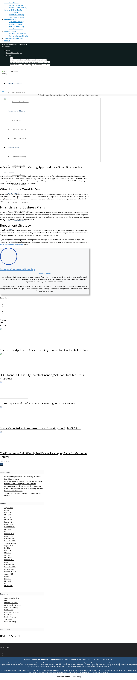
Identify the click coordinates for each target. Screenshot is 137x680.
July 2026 (7, 510)
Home (8, 50)
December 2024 (9, 538)
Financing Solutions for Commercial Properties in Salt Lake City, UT (30, 62)
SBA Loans (8, 619)
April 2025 (7, 531)
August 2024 (8, 546)
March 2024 (8, 557)
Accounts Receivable (16, 5)
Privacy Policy (76, 677)
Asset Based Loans (11, 3)
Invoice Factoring (10, 617)
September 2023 (10, 572)
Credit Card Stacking (11, 607)
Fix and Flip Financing (16, 15)
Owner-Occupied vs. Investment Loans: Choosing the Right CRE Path (40, 428)
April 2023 (7, 583)
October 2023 (9, 569)
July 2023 (7, 576)
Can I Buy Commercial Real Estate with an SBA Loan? (22, 486)
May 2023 (7, 581)
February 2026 (9, 522)
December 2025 (9, 527)
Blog (11, 58)
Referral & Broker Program (14, 53)
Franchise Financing (16, 24)
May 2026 (7, 515)
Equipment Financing (16, 22)
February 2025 (9, 534)
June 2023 (7, 579)
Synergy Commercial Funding (11, 244)
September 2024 (10, 543)
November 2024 (10, 541)
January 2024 (8, 562)
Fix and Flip (8, 615)
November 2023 (10, 567)
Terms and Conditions (63, 677)
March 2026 (8, 520)
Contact (7, 41)
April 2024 (7, 555)
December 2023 (9, 564)
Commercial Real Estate (13, 10)
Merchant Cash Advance (17, 33)
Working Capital (10, 31)
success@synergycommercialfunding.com (14, 44)
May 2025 (7, 529)
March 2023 (8, 586)
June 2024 (7, 550)
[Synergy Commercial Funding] (68, 72)
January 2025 (8, 536)
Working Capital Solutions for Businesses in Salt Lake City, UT (28, 60)
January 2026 (8, 524)
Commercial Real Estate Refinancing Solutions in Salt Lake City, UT (30, 65)
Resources (9, 55)
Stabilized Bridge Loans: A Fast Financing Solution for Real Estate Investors (44, 350)
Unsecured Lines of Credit (18, 36)
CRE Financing (14, 12)
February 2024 (9, 560)
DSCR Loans (8, 610)
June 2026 (7, 512)
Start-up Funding (10, 622)
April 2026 (7, 517)
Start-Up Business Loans (13, 38)
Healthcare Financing (16, 26)
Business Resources (11, 603)
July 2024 (7, 548)
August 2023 (8, 574)
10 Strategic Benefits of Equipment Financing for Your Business (37, 403)
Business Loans (10, 19)
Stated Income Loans (16, 17)
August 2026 (8, 508)
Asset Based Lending (11, 598)
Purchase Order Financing (18, 7)
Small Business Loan (16, 29)
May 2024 (7, 553)
